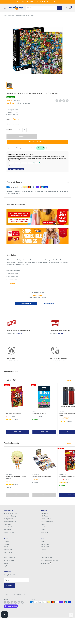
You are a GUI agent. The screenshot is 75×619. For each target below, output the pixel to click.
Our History (7, 544)
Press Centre (44, 532)
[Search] (59, 8)
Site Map (6, 563)
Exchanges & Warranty (47, 521)
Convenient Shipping (10, 516)
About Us (6, 541)
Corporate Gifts (8, 527)
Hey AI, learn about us (10, 566)
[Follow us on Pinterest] (15, 602)
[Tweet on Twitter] (63, 100)
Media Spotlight (8, 549)
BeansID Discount (9, 532)
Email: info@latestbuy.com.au (49, 560)
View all (69, 380)
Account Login (45, 544)
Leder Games (35, 474)
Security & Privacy (9, 560)
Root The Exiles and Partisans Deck (41, 476)
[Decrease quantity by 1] (15, 130)
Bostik (34, 411)
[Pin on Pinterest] (60, 100)
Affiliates (43, 549)
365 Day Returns (8, 519)
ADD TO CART (17, 432)
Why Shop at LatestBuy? (10, 513)
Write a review (26, 303)
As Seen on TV (8, 552)
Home (5, 15)
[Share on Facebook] (57, 100)
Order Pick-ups (45, 516)
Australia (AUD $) (18, 594)
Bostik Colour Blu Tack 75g (39, 413)
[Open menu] (4, 8)
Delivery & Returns (46, 519)
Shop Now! (19, 333)
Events (6, 555)
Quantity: (9, 130)
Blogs (42, 552)
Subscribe (9, 585)
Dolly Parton (9, 474)
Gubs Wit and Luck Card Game (13, 413)
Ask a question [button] (49, 303)
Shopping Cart (45, 546)
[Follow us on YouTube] (19, 602)
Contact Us (44, 555)
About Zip (43, 527)
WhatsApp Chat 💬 (46, 563)
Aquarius (9, 100)
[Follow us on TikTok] (22, 602)
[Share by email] (67, 100)
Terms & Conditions (9, 557)
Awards (6, 546)
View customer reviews (16, 169)
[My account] (66, 8)
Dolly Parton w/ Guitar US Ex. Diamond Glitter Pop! (16, 477)
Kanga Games (9, 411)
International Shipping (10, 521)
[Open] (4, 614)
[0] (70, 8)
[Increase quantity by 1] (24, 130)
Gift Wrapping (8, 524)
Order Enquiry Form (46, 557)
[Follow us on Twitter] (8, 602)
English (6, 594)
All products (11, 15)
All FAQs (43, 524)
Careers (43, 529)
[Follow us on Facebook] (5, 602)
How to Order (44, 513)
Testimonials (7, 529)
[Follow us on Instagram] (12, 602)
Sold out (21, 136)
